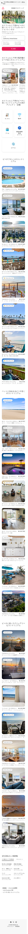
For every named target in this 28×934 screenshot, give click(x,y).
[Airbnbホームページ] (3, 8)
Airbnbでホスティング (17, 8)
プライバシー (10, 926)
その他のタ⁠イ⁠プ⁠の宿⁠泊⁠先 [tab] (8, 859)
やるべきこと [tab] (19, 859)
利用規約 (17, 926)
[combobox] (13, 38)
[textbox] (7, 44)
